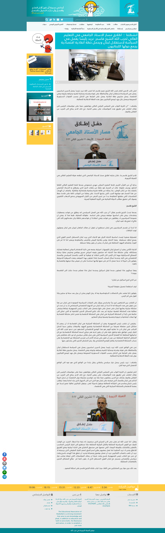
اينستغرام (47, 505)
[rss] (54, 20)
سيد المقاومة (99, 24)
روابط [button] (67, 28)
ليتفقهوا (90, 24)
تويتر (49, 502)
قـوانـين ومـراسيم (131, 28)
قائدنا (108, 24)
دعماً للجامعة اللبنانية (77, 28)
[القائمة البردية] (58, 20)
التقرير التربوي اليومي (56, 24)
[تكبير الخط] (56, 82)
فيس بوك (47, 499)
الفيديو (45, 95)
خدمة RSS (132, 505)
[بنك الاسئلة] (42, 43)
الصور (45, 126)
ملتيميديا (132, 502)
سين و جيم (132, 499)
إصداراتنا (120, 28)
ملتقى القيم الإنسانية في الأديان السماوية (100, 28)
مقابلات (81, 24)
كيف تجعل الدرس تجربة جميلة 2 (42, 110)
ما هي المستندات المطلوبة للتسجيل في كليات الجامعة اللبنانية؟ (40, 86)
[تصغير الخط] (58, 82)
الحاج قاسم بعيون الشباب (128, 24)
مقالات (115, 24)
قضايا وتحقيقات (71, 24)
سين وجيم (44, 79)
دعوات (44, 24)
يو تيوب (48, 508)
